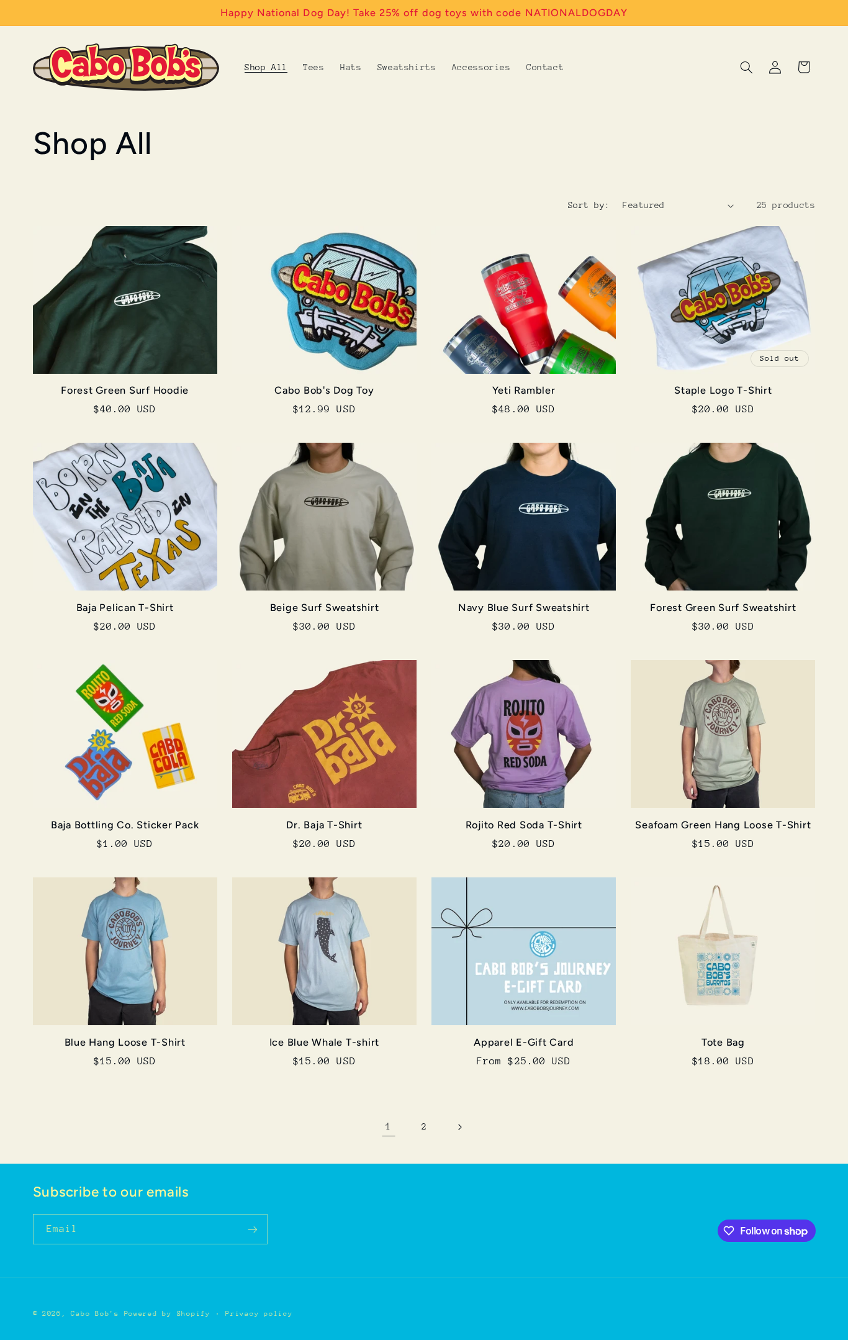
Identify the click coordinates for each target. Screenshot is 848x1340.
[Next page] (459, 1127)
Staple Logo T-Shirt (723, 390)
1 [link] (389, 1126)
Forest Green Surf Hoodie (125, 390)
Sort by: (589, 205)
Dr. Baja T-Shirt (324, 825)
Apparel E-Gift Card (524, 1042)
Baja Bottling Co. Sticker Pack (125, 825)
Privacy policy (258, 1314)
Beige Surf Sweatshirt (324, 607)
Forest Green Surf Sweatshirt (723, 607)
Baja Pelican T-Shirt (125, 607)
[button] (746, 67)
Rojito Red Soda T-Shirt (524, 825)
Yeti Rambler (524, 390)
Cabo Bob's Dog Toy (324, 390)
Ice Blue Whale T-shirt (324, 1042)
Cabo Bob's (95, 1314)
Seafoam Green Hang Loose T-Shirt (723, 825)
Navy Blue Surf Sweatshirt (524, 607)
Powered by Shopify (167, 1314)
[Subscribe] (252, 1229)
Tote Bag (723, 1042)
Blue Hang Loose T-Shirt (125, 1042)
